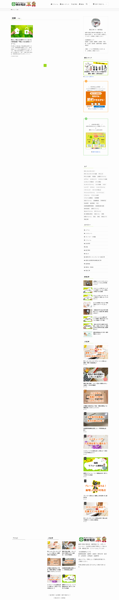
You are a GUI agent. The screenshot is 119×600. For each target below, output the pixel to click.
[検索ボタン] (86, 4)
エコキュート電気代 (89, 182)
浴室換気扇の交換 (100, 206)
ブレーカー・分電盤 (90, 237)
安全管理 (86, 203)
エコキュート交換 (103, 179)
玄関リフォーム (95, 208)
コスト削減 (98, 184)
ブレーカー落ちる (96, 190)
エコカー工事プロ (89, 76)
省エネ (87, 253)
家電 (86, 247)
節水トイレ (97, 214)
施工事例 (92, 203)
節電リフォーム (87, 216)
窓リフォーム (97, 211)
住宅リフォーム (87, 200)
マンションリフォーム (89, 192)
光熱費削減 (96, 200)
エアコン (86, 179)
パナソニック (87, 190)
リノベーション (100, 192)
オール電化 (98, 182)
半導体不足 (103, 200)
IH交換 (94, 176)
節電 (103, 214)
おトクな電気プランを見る (96, 109)
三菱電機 (96, 198)
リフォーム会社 (95, 195)
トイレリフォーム (100, 187)
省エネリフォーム (88, 211)
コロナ (104, 184)
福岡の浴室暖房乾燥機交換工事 (93, 260)
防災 (94, 216)
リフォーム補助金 (88, 198)
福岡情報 (87, 264)
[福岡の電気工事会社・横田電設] (23, 4)
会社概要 (58, 595)
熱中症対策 (86, 208)
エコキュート (93, 179)
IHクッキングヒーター (89, 171)
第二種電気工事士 (88, 214)
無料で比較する (96, 152)
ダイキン (92, 187)
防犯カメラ (104, 216)
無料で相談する (65, 595)
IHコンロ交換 (87, 176)
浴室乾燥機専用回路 (89, 206)
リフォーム (86, 195)
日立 (97, 203)
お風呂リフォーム (101, 176)
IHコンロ (101, 174)
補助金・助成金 (89, 267)
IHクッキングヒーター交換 (90, 174)
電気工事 (86, 219)
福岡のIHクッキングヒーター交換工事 (95, 257)
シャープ (86, 187)
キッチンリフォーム (89, 184)
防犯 (98, 216)
